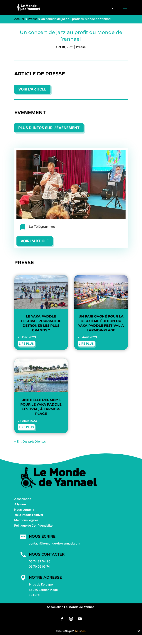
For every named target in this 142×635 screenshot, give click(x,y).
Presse (33, 19)
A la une (20, 504)
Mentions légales (26, 520)
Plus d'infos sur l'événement (49, 128)
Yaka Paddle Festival (28, 515)
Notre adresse (45, 577)
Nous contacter (47, 554)
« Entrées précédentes (30, 441)
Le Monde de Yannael (79, 607)
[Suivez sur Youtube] (80, 618)
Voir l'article (32, 89)
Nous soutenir (24, 509)
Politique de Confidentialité (33, 525)
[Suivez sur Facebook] (62, 618)
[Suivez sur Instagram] (71, 618)
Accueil (19, 19)
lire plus (26, 343)
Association (22, 499)
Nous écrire (42, 536)
